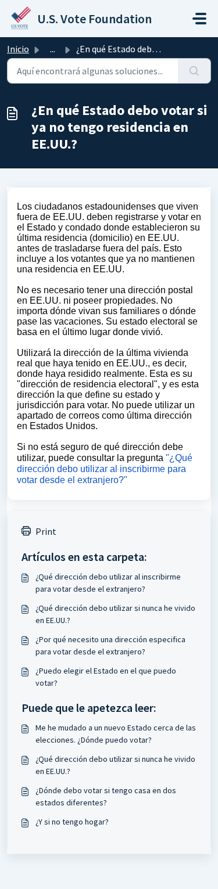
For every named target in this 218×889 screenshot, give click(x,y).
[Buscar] (194, 71)
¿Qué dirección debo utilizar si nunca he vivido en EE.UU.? (115, 614)
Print (45, 531)
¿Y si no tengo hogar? (72, 821)
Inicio (18, 49)
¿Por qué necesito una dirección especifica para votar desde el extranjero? (110, 645)
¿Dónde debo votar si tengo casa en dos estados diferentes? (105, 796)
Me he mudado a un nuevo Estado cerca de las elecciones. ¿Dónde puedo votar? (115, 733)
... (52, 49)
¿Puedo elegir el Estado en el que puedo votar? (105, 676)
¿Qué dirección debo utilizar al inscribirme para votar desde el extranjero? (108, 582)
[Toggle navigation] (199, 18)
